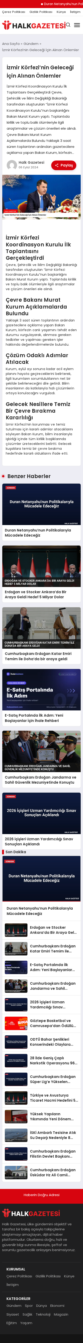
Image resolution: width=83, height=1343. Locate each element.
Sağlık (27, 1314)
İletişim (75, 12)
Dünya (41, 1305)
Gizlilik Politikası (41, 12)
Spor (29, 1305)
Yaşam (26, 1322)
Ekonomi (57, 1305)
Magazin (61, 1314)
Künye (61, 12)
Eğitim (11, 1322)
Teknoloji (43, 1314)
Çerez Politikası (13, 12)
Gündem (13, 1305)
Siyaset (12, 1314)
